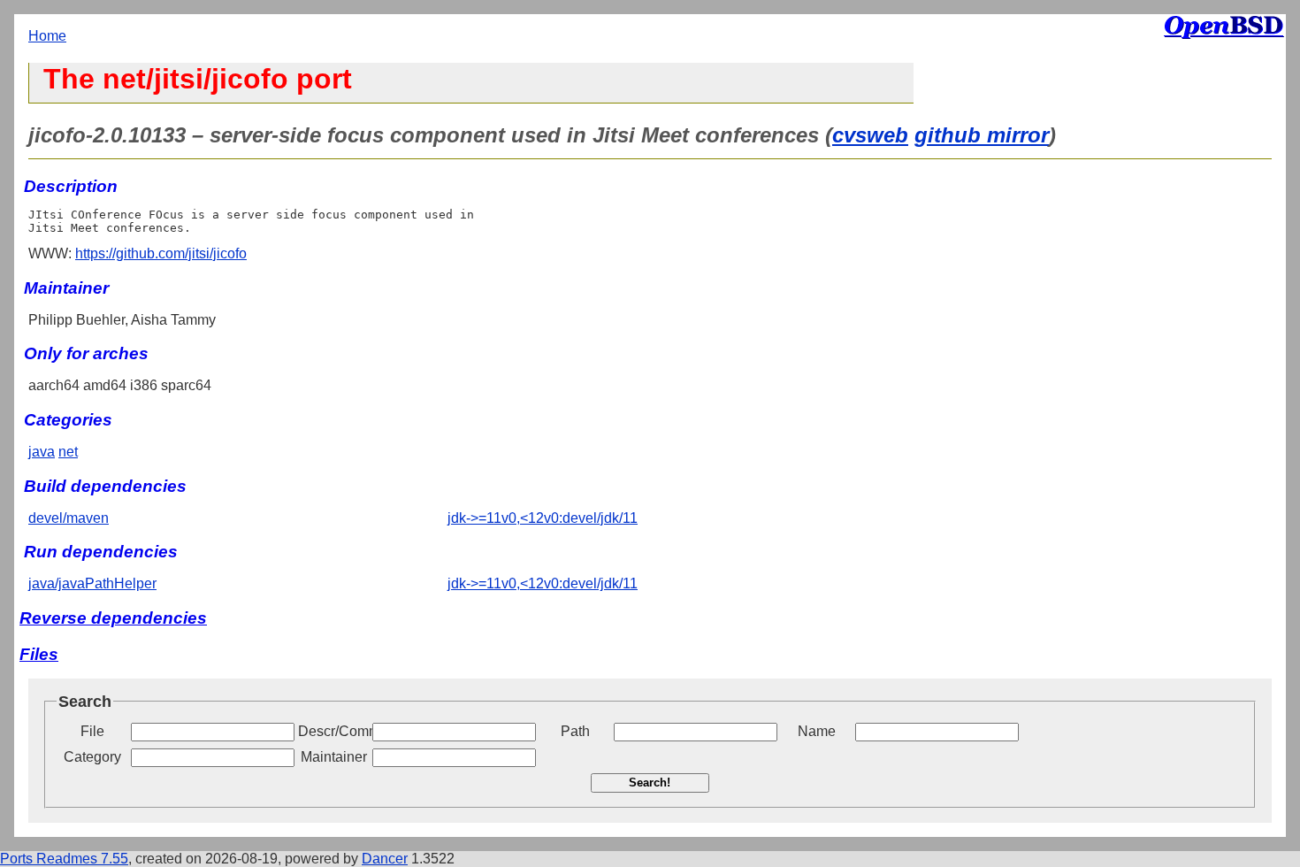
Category (92, 756)
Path (575, 731)
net (68, 451)
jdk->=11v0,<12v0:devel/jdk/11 (542, 518)
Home (47, 35)
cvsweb (870, 135)
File (92, 731)
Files (38, 654)
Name (817, 731)
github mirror (981, 135)
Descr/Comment (333, 731)
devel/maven (68, 518)
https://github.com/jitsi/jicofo (161, 253)
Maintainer (334, 756)
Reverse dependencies (113, 618)
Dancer (385, 858)
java (41, 451)
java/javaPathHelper (92, 583)
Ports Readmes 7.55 (64, 858)
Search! (649, 782)
